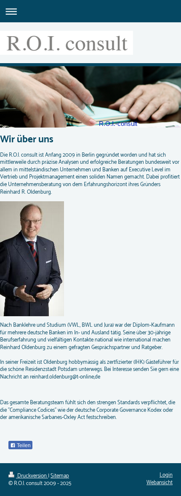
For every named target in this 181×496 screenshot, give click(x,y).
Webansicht (159, 482)
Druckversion (32, 476)
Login (166, 475)
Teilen (23, 445)
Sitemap (60, 476)
